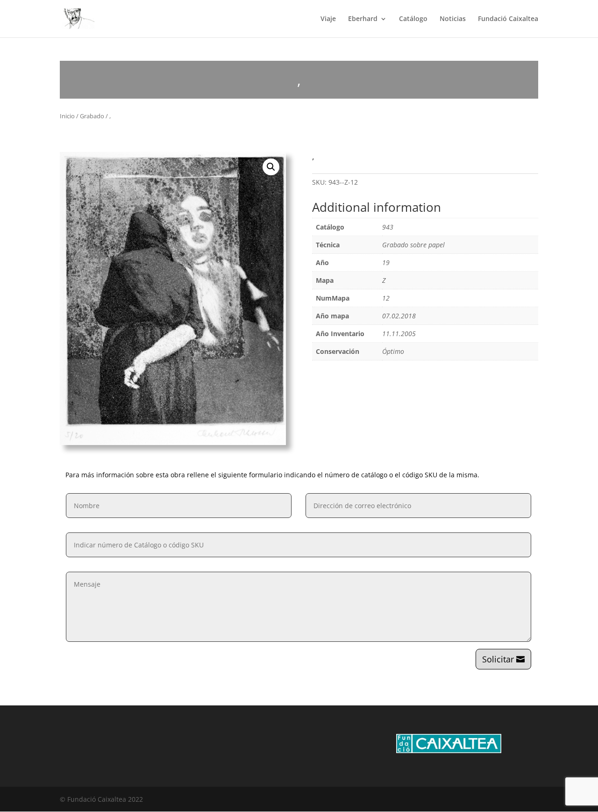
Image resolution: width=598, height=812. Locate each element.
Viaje (328, 19)
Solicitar (498, 659)
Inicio (67, 116)
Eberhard (362, 19)
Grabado (92, 116)
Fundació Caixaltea (508, 19)
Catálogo (413, 19)
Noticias (453, 19)
